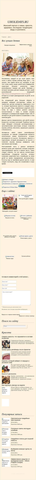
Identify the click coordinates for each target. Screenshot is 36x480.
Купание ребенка (26, 256)
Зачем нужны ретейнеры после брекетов (16, 349)
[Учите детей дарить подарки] (26, 196)
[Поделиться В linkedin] (22, 187)
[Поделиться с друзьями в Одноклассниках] (14, 181)
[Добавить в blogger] (8, 179)
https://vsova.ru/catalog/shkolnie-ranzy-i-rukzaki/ (16, 94)
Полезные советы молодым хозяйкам (20, 429)
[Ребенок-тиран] (9, 256)
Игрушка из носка (9, 217)
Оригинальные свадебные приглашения (20, 419)
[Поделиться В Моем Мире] (10, 187)
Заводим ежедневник (9, 45)
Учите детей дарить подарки (26, 198)
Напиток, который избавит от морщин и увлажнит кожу (15, 361)
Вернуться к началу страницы (26, 316)
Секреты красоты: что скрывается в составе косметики (17, 337)
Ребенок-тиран (9, 258)
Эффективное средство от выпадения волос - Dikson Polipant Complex (20, 460)
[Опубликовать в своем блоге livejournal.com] (10, 183)
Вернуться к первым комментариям (11, 314)
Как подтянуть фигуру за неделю (13, 385)
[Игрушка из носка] (9, 215)
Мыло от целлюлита (9, 374)
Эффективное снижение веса (25, 45)
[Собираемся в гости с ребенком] (26, 215)
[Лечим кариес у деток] (26, 236)
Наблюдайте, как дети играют (9, 211)
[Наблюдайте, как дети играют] (9, 210)
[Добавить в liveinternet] (26, 183)
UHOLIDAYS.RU (18, 22)
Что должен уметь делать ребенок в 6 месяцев (9, 236)
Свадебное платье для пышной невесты (22, 439)
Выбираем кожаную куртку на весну (21, 449)
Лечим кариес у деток (26, 238)
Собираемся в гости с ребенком (25, 218)
